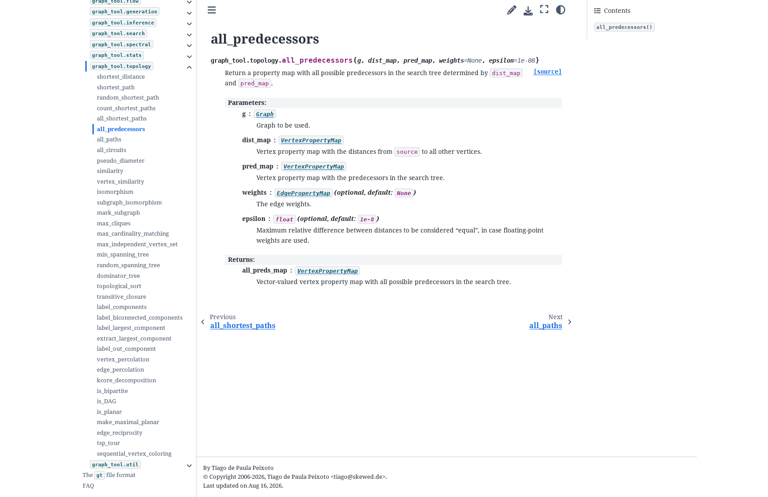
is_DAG (106, 401)
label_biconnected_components (140, 317)
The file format (109, 475)
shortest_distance (121, 76)
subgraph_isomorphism (129, 202)
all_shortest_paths (122, 118)
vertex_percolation (123, 359)
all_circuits (111, 150)
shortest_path (116, 87)
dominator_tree (118, 276)
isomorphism (115, 191)
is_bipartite (112, 391)
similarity (110, 171)
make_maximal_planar (128, 422)
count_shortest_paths (126, 108)
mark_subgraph (118, 212)
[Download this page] (528, 11)
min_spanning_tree (123, 254)
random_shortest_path (128, 97)
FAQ (88, 485)
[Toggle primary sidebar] (212, 10)
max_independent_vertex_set (137, 244)
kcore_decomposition (126, 380)
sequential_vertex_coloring (134, 453)
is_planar (109, 412)
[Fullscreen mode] (544, 9)
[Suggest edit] (512, 10)
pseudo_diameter (120, 160)
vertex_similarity (120, 181)
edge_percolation (120, 369)
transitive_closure (121, 296)
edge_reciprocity (119, 432)
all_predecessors (121, 129)
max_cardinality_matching (133, 233)
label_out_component (126, 348)
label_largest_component (131, 328)
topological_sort (119, 286)
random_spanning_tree (128, 265)
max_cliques (114, 223)
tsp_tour (108, 443)
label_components (122, 307)
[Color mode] (560, 9)
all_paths (109, 139)
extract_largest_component (134, 338)
